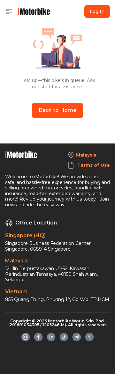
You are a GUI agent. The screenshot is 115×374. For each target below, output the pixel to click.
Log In (97, 11)
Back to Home (57, 110)
